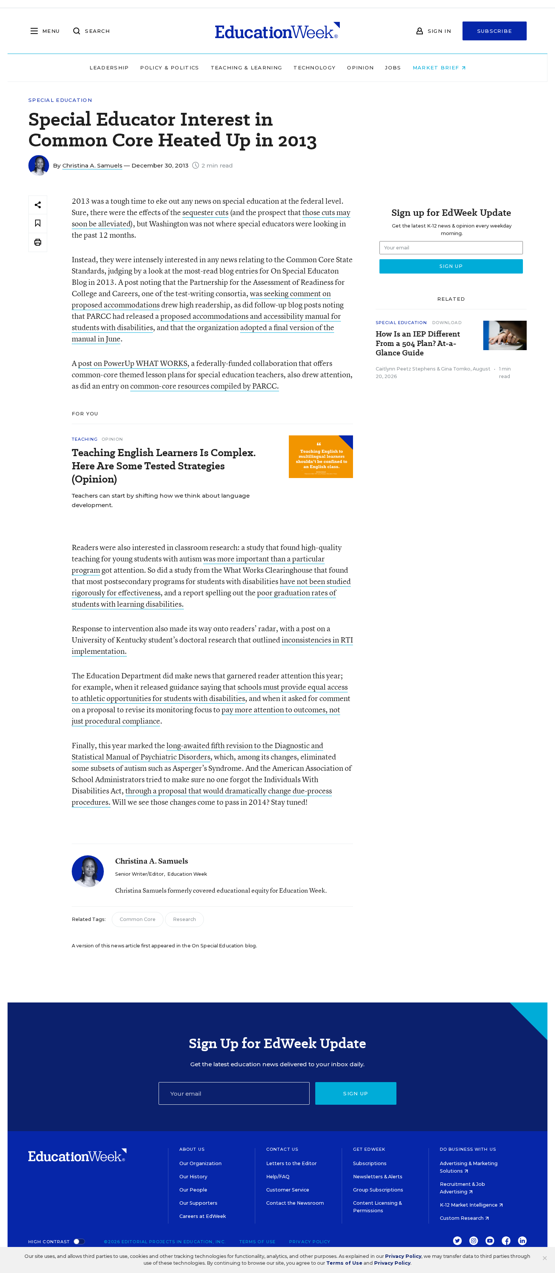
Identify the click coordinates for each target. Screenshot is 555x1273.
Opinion (360, 68)
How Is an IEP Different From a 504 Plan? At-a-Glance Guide (418, 343)
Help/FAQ (278, 1176)
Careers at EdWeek (202, 1216)
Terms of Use (257, 1241)
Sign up (355, 1093)
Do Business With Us (468, 1149)
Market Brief (437, 68)
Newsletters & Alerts (377, 1176)
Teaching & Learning (246, 68)
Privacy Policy (309, 1241)
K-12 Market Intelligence (469, 1205)
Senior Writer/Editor (139, 874)
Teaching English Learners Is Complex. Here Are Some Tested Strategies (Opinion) (164, 466)
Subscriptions (370, 1163)
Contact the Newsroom (295, 1203)
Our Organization (200, 1163)
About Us (192, 1149)
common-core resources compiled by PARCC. (204, 386)
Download (447, 322)
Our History (193, 1176)
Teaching (85, 439)
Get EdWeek (369, 1149)
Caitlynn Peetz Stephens (406, 369)
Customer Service (287, 1190)
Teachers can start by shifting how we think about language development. (161, 500)
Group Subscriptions (378, 1190)
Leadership (109, 68)
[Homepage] (277, 31)
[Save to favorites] (38, 223)
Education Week (187, 874)
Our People (193, 1190)
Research (184, 919)
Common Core (138, 919)
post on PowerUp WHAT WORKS (132, 363)
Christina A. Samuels (92, 165)
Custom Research (462, 1218)
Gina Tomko (455, 369)
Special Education (60, 100)
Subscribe (494, 31)
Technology (314, 68)
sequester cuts (205, 212)
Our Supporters (198, 1203)
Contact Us (282, 1149)
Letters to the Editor (291, 1163)
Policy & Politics (169, 68)
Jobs (393, 68)
